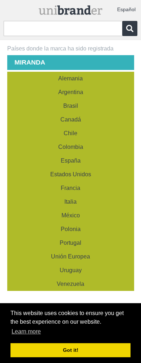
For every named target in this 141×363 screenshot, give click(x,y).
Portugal (70, 243)
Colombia (70, 147)
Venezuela (70, 284)
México (70, 215)
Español (126, 9)
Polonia (71, 229)
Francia (70, 188)
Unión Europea (70, 256)
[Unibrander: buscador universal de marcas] (70, 8)
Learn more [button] (26, 331)
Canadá (70, 119)
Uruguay (71, 270)
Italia (70, 202)
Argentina (70, 92)
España (71, 161)
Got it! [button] (70, 350)
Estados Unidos (70, 174)
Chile (70, 133)
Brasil (70, 106)
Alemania (70, 78)
